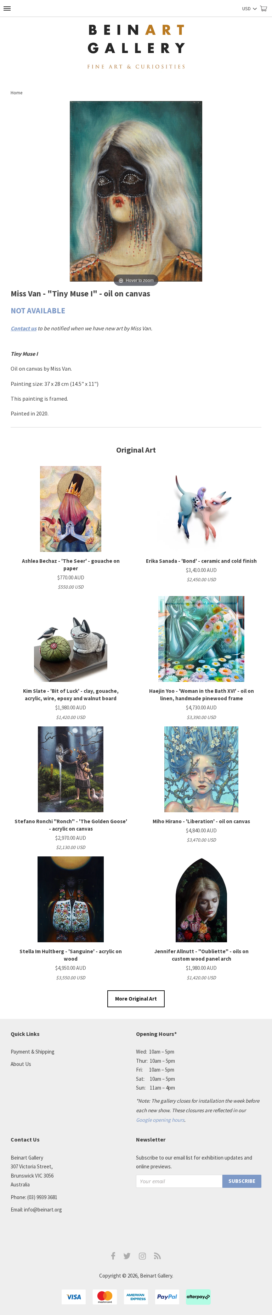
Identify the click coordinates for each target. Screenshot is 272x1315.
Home (16, 93)
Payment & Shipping (33, 1051)
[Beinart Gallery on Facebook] (113, 1257)
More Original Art (136, 998)
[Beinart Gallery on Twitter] (127, 1257)
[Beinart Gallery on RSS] (157, 1257)
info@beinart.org (43, 1209)
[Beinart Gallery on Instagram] (142, 1257)
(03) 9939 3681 (42, 1197)
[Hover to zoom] (136, 194)
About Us (21, 1064)
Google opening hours (160, 1119)
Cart (266, 11)
